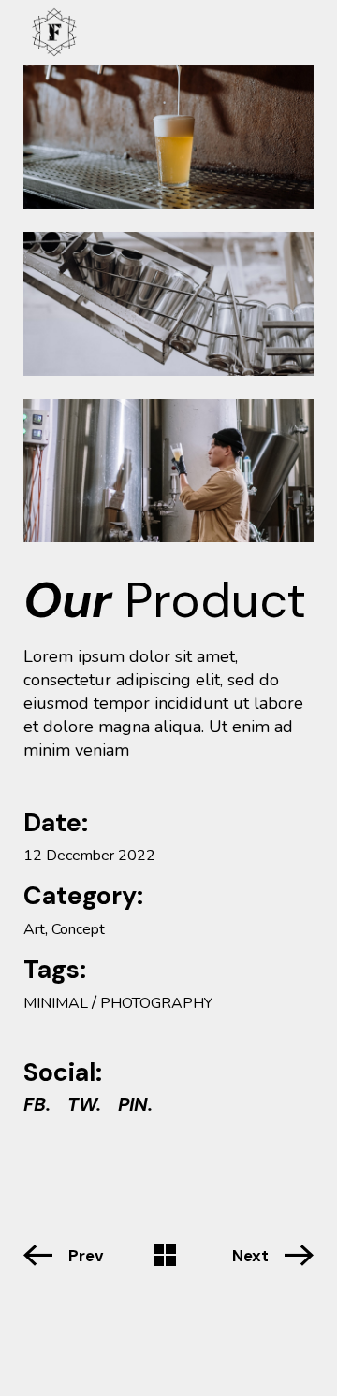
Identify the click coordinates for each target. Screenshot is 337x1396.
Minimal (55, 1003)
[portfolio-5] (168, 470)
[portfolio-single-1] (168, 137)
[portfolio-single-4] (168, 303)
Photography (156, 1003)
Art (34, 929)
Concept (78, 929)
